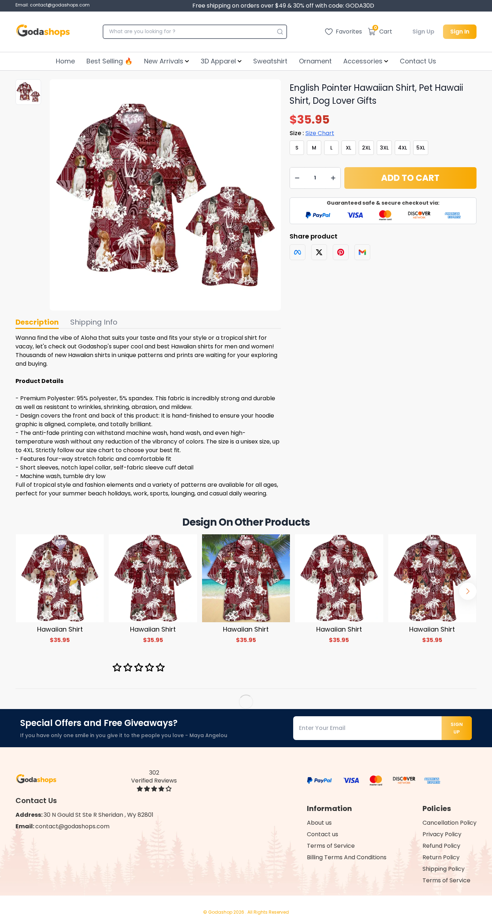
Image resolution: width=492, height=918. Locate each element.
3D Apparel (218, 61)
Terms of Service (331, 846)
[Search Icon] (280, 31)
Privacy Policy (441, 834)
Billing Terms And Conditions (346, 857)
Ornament (315, 61)
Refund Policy (441, 846)
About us (319, 823)
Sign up (457, 728)
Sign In (459, 31)
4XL (402, 147)
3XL (384, 147)
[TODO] (297, 252)
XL (348, 147)
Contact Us (418, 61)
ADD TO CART (410, 178)
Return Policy (441, 857)
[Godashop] (43, 31)
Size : (312, 133)
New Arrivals (163, 61)
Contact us (322, 834)
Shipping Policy (443, 869)
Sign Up (423, 31)
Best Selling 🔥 (109, 61)
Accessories (363, 61)
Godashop (220, 912)
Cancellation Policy (449, 823)
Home (65, 61)
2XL (366, 147)
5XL (420, 147)
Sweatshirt (270, 61)
